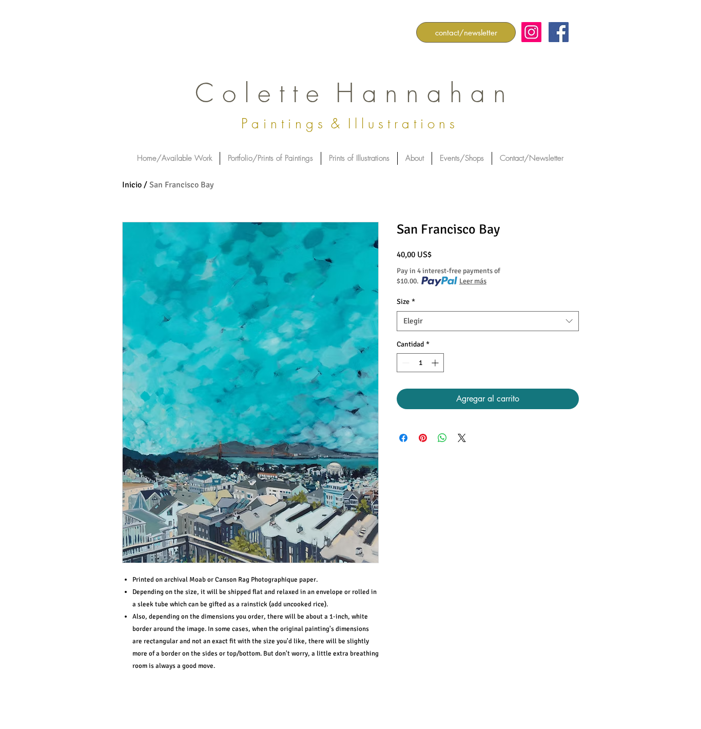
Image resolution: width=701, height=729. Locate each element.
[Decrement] (404, 363)
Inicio (132, 185)
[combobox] (488, 321)
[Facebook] (559, 32)
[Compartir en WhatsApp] (442, 438)
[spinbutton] (420, 363)
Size (406, 301)
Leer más (472, 281)
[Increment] (436, 363)
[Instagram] (531, 32)
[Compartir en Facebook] (403, 438)
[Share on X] (462, 438)
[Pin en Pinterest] (423, 438)
